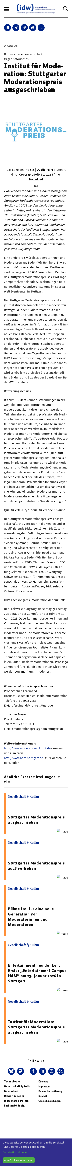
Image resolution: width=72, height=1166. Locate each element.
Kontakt (42, 1096)
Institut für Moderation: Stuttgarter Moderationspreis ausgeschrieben (36, 1027)
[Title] (24, 27)
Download (36, 179)
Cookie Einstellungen (49, 1101)
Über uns (43, 1081)
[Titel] (7, 27)
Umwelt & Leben (14, 1096)
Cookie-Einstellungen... (16, 1152)
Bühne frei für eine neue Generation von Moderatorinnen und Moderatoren (31, 917)
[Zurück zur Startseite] (36, 8)
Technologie (12, 1081)
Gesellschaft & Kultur (17, 1086)
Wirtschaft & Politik (16, 1101)
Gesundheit (11, 1091)
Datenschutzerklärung (50, 1091)
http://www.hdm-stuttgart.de (23, 758)
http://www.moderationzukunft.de (27, 748)
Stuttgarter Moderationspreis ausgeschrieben (36, 819)
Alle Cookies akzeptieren (18, 1160)
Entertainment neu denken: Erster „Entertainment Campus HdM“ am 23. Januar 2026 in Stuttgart (37, 973)
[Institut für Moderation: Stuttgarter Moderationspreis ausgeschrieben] (15, 27)
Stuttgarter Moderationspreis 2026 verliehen (36, 865)
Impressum (44, 1086)
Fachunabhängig (14, 1106)
